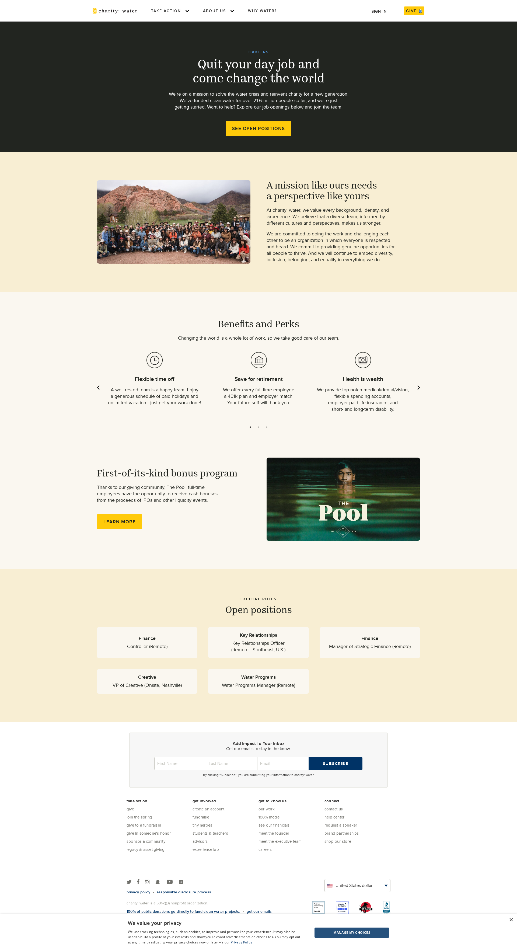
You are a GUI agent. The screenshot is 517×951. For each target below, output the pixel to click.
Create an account (208, 809)
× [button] (511, 920)
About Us (214, 11)
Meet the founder (273, 833)
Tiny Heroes (202, 825)
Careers (265, 849)
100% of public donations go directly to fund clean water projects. (183, 911)
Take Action (166, 11)
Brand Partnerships (341, 833)
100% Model (269, 817)
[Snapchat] (157, 882)
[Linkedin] (181, 882)
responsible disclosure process (184, 892)
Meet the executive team (280, 841)
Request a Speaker (340, 825)
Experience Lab (206, 849)
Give (130, 809)
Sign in (379, 11)
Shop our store (337, 841)
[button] (338, 933)
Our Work (266, 809)
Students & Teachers (210, 833)
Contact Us (333, 809)
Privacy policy (138, 892)
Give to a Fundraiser (144, 825)
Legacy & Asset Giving (146, 849)
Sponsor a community (146, 841)
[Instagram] (147, 882)
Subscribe (335, 764)
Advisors (200, 841)
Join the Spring (139, 817)
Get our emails (259, 911)
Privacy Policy (241, 942)
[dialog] (258, 932)
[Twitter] (129, 882)
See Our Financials (274, 825)
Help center (334, 817)
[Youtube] (169, 882)
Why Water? (262, 11)
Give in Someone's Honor (149, 833)
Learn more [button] (119, 521)
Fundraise (201, 817)
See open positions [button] (258, 128)
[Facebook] (138, 882)
